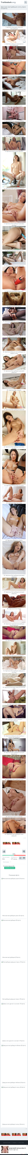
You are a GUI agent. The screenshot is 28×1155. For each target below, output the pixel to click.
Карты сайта (21, 1142)
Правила (14, 1142)
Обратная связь (6, 1142)
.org (8, 2)
